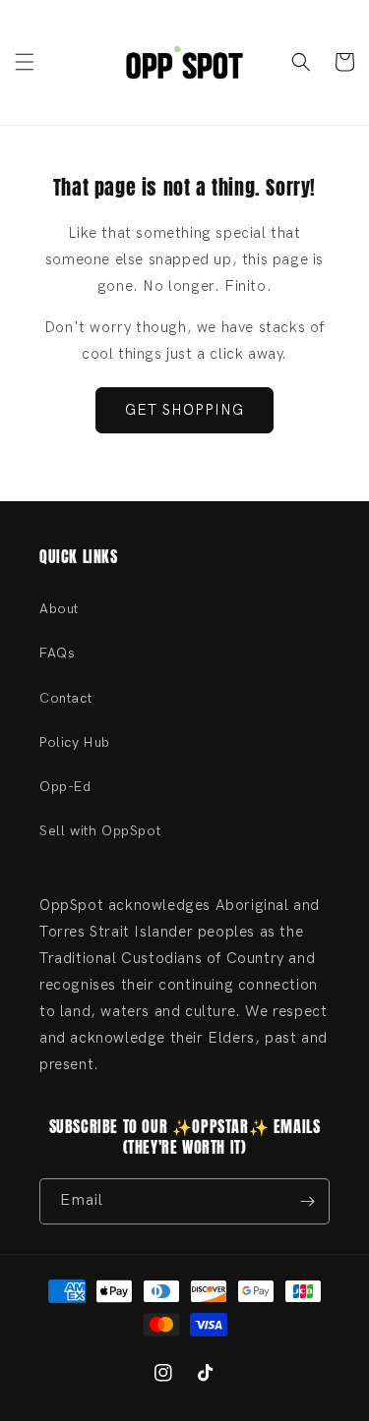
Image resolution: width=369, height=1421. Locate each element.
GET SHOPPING (184, 410)
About (59, 608)
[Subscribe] (307, 1201)
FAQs (57, 653)
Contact (65, 698)
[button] (24, 62)
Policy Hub (74, 742)
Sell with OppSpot (99, 831)
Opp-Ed (65, 786)
